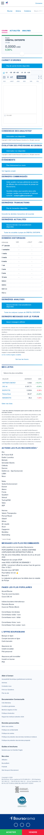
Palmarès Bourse (8, 604)
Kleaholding (6, 535)
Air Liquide (5, 524)
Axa (3, 452)
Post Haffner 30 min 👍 (10, 573)
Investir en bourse (8, 659)
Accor (4, 526)
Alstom (4, 489)
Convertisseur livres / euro (11, 622)
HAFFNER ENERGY (9, 383)
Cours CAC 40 (7, 596)
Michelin (5, 460)
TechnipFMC (6, 500)
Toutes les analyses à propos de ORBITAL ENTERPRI (22, 312)
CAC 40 (4, 386)
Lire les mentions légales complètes (11, 355)
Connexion (38, 3)
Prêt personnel (7, 651)
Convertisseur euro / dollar (11, 617)
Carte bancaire (7, 641)
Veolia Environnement (9, 484)
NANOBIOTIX (6, 398)
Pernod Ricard (7, 516)
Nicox (4, 476)
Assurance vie (7, 646)
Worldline (5, 532)
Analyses (26, 31)
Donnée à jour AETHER (10, 570)
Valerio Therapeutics (9, 513)
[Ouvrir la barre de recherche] (29, 3)
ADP (3, 505)
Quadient (5, 495)
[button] (2, 3)
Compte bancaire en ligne (11, 638)
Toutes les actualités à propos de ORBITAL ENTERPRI (22, 232)
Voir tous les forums (22, 359)
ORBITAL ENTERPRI (15, 40)
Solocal (4, 497)
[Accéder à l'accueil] (3, 11)
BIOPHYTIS (6, 390)
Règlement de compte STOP (12, 560)
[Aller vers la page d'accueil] (6, 3)
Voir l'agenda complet (9, 171)
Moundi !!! (5, 575)
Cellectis (5, 465)
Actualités (15, 31)
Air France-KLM (7, 454)
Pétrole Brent (6, 394)
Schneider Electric (8, 463)
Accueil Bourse (7, 591)
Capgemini (5, 529)
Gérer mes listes (7, 403)
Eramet (4, 486)
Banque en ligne (7, 636)
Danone (4, 468)
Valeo (4, 503)
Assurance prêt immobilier (11, 656)
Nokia (4, 481)
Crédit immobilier (8, 649)
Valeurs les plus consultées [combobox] (13, 373)
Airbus (4, 521)
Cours (4, 31)
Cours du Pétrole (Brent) (10, 607)
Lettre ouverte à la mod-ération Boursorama (17, 547)
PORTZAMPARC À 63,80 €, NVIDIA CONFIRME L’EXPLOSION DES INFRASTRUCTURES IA (19, 551)
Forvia (4, 492)
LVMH (4, 473)
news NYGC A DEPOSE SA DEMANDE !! (16, 562)
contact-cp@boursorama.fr (23, 195)
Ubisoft (4, 518)
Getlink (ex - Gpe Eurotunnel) (12, 471)
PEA (3, 662)
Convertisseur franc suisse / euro (13, 625)
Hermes (4, 510)
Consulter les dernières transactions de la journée (18, 214)
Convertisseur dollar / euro (11, 614)
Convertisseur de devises (11, 612)
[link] (17, 679)
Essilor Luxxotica (8, 457)
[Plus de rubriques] (40, 31)
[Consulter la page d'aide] (33, 3)
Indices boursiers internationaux (13, 601)
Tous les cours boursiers (10, 594)
